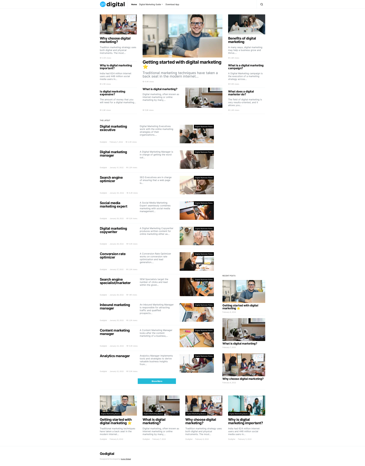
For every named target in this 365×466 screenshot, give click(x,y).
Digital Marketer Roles (204, 126)
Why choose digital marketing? (243, 379)
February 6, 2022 (229, 383)
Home (134, 4)
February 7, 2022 (229, 347)
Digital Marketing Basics (110, 414)
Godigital (103, 142)
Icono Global (126, 459)
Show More (157, 381)
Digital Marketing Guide (150, 4)
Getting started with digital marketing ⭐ (240, 307)
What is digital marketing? (239, 343)
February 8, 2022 (229, 312)
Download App (172, 4)
